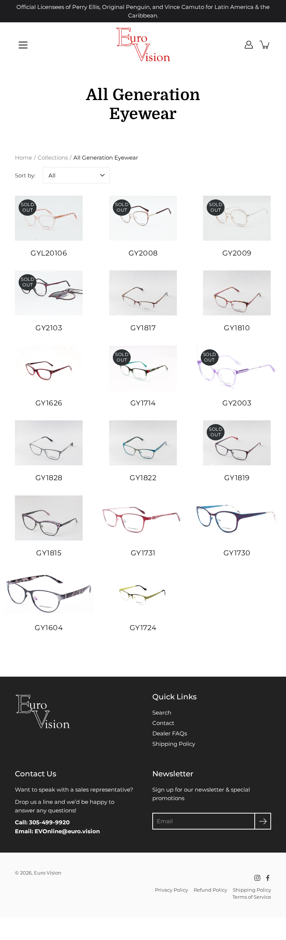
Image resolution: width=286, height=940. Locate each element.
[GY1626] (49, 368)
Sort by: (25, 175)
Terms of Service (251, 897)
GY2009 (237, 253)
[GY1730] (237, 517)
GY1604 (49, 627)
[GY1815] (49, 517)
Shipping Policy (173, 743)
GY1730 (237, 553)
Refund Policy (210, 890)
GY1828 (49, 478)
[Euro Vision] (143, 44)
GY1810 (237, 328)
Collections (53, 157)
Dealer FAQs (169, 733)
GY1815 (48, 553)
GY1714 (143, 403)
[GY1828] (49, 442)
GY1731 (142, 553)
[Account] (249, 45)
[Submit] (262, 821)
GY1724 (142, 627)
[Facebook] (267, 878)
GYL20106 (49, 253)
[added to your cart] (265, 45)
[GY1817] (143, 292)
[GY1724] (143, 592)
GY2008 (143, 253)
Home (23, 157)
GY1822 (143, 478)
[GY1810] (237, 292)
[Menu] (23, 45)
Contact (163, 722)
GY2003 (237, 403)
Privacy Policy (171, 890)
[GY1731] (143, 517)
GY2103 (48, 328)
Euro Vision (47, 873)
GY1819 (237, 478)
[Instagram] (257, 878)
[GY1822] (143, 442)
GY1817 (143, 328)
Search (161, 712)
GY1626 (49, 403)
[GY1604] (49, 592)
